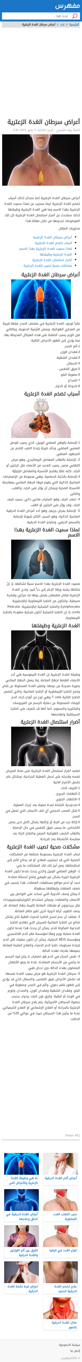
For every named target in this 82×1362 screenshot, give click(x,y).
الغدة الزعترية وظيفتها (56, 254)
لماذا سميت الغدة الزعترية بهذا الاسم (45, 249)
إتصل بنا (75, 1350)
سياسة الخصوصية (69, 1344)
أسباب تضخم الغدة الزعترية (53, 243)
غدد (62, 24)
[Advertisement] (41, 75)
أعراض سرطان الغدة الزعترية (52, 237)
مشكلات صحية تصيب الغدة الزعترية (47, 266)
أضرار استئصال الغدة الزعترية (52, 260)
